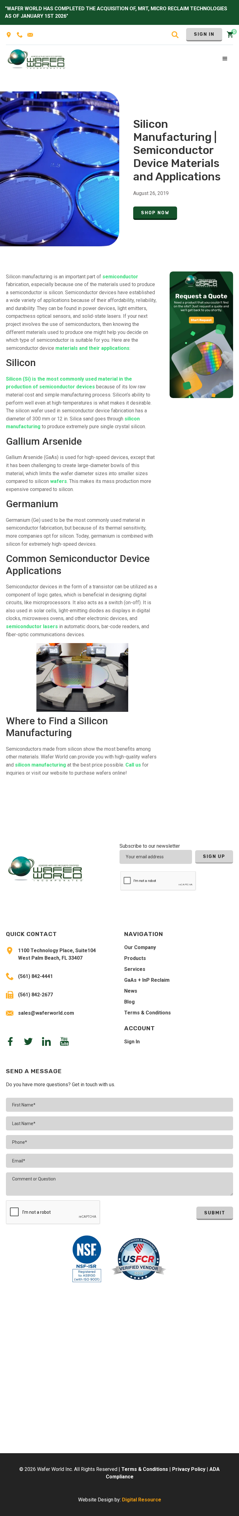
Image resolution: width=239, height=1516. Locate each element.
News (130, 991)
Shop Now (155, 213)
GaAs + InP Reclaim (147, 980)
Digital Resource (141, 1500)
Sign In (204, 34)
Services (134, 969)
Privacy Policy (188, 1469)
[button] (225, 59)
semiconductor (120, 277)
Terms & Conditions (147, 1013)
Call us (133, 765)
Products (135, 958)
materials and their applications (92, 348)
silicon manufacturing (40, 765)
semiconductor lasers (32, 626)
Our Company (140, 947)
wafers (58, 481)
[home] (36, 58)
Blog (129, 1002)
